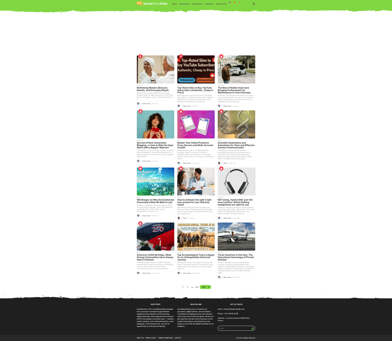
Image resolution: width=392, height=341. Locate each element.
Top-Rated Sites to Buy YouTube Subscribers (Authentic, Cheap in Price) (195, 90)
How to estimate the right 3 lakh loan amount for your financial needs (194, 202)
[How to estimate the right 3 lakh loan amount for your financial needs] (196, 182)
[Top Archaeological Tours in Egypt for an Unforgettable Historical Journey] (196, 237)
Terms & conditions (165, 338)
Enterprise (197, 4)
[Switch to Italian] (239, 2)
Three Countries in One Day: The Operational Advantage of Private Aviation (236, 257)
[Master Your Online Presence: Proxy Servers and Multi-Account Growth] (196, 124)
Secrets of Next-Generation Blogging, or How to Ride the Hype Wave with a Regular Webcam (155, 145)
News (174, 4)
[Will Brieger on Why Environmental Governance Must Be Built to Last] (155, 182)
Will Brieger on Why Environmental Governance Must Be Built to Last (155, 201)
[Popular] (140, 168)
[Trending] (140, 56)
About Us (140, 338)
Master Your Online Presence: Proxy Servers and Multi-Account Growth (195, 145)
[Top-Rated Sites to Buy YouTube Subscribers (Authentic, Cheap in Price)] (196, 69)
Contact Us (221, 4)
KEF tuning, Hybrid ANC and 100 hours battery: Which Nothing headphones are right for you (235, 202)
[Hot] (221, 56)
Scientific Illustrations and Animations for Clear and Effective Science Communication (236, 145)
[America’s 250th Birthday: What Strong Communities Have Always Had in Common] (155, 237)
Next (204, 287)
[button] (254, 4)
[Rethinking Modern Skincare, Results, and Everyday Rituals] (155, 69)
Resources (185, 4)
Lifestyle (209, 4)
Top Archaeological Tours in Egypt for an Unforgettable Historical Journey (195, 257)
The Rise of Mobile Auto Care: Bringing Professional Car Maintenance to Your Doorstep (234, 90)
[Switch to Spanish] (234, 2)
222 (197, 287)
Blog (178, 197)
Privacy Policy (150, 338)
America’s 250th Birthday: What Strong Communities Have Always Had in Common (155, 257)
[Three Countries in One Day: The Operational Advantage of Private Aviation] (236, 237)
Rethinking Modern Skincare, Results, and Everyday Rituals (153, 89)
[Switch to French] (230, 2)
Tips (178, 140)
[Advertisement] (196, 36)
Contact (178, 338)
